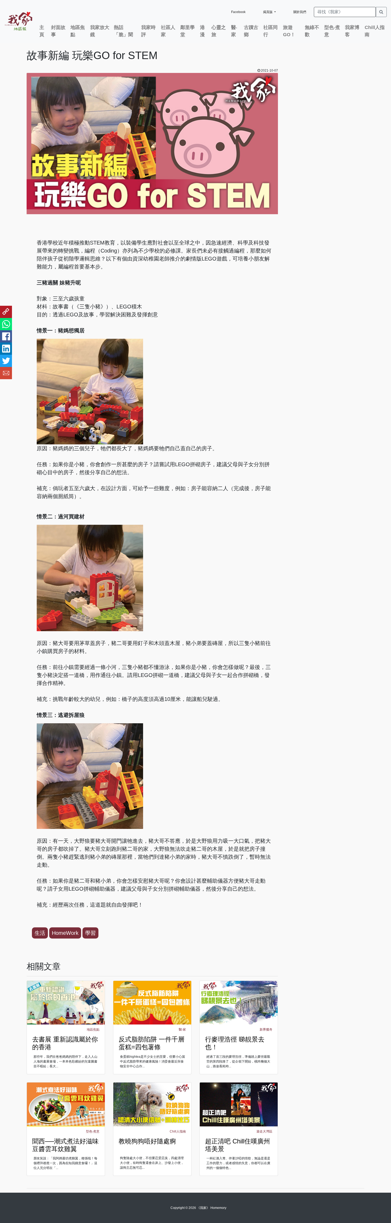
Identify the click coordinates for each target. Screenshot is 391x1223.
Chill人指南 (375, 31)
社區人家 (168, 31)
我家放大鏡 (99, 31)
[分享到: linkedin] (6, 348)
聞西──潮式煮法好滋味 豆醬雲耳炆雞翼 (65, 1145)
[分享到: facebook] (6, 336)
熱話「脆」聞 (123, 31)
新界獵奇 (266, 1029)
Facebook (238, 12)
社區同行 (270, 31)
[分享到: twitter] (6, 361)
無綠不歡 (312, 31)
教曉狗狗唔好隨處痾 (147, 1141)
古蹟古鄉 (251, 31)
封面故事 (58, 31)
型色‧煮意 (332, 31)
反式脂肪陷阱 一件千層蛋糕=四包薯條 (151, 1043)
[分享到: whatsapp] (6, 324)
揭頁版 (268, 12)
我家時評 (148, 31)
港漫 (202, 31)
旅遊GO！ (289, 31)
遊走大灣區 (264, 1131)
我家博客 (352, 31)
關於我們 (299, 12)
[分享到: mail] (6, 373)
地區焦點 (77, 31)
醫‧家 (234, 31)
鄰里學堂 (187, 31)
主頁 (41, 31)
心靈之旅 (218, 31)
